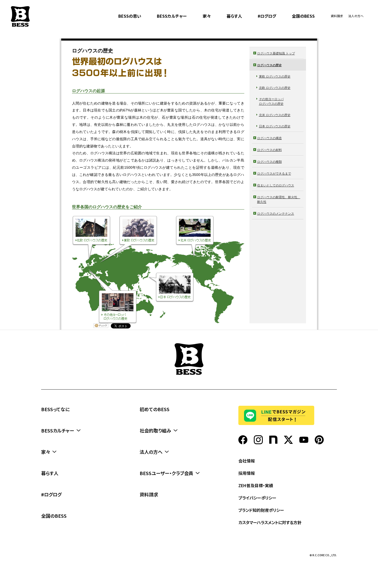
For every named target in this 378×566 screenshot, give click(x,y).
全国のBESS (303, 16)
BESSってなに (55, 409)
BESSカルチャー (172, 16)
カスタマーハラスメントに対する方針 (270, 522)
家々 (207, 16)
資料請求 (337, 16)
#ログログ (267, 16)
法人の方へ (356, 16)
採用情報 (246, 473)
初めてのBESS (154, 409)
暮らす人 (234, 16)
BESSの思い (129, 16)
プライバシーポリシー (257, 498)
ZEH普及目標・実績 (255, 485)
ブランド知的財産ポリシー (261, 510)
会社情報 (246, 461)
